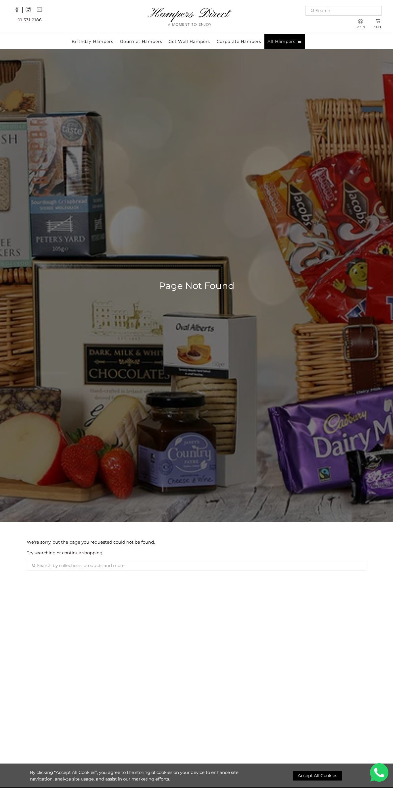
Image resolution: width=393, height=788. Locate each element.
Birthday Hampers (92, 41)
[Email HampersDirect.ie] (41, 10)
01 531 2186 (30, 19)
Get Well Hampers (189, 41)
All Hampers (281, 41)
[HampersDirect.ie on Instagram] (30, 10)
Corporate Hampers (239, 41)
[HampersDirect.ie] (189, 16)
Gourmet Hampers (141, 41)
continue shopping (82, 552)
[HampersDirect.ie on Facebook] (18, 10)
